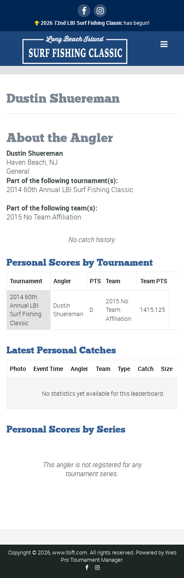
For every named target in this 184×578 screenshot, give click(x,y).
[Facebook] (83, 10)
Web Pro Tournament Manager (118, 556)
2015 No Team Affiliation (43, 217)
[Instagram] (100, 10)
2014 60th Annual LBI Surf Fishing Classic (69, 189)
